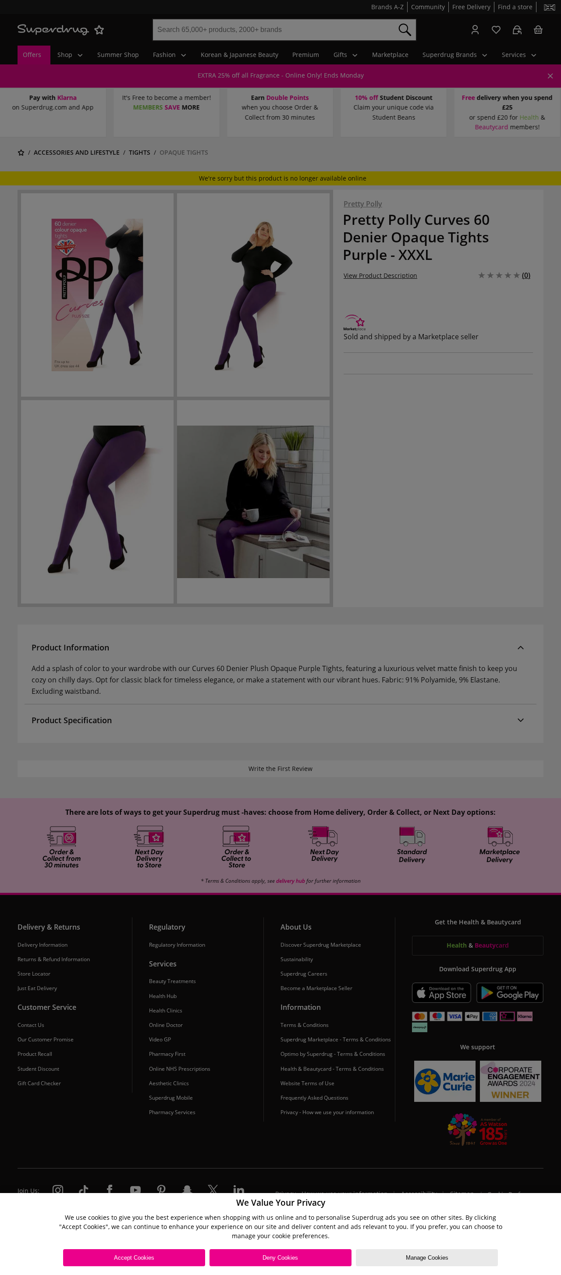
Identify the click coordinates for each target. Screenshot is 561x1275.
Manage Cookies (427, 1257)
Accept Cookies (134, 1257)
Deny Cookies (280, 1257)
